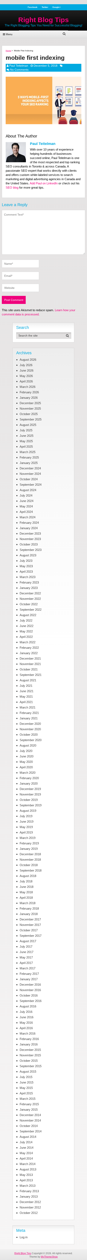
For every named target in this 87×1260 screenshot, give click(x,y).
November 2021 (30, 664)
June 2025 (26, 435)
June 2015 (26, 1082)
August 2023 (28, 555)
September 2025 (30, 419)
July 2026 (26, 365)
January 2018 (29, 914)
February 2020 (29, 778)
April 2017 (26, 963)
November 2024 (30, 473)
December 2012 (30, 1202)
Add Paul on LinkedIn (44, 183)
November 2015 (30, 1055)
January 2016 (29, 1044)
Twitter (45, 7)
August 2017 (28, 941)
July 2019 (26, 816)
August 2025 (28, 425)
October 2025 (29, 414)
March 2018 (27, 903)
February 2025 (29, 457)
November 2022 (30, 598)
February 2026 (29, 392)
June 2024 (26, 501)
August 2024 (28, 490)
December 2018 (30, 854)
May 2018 (26, 892)
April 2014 (26, 1158)
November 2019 (30, 794)
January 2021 (29, 718)
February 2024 (29, 522)
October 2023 (29, 544)
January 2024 (29, 528)
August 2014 (28, 1136)
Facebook (32, 7)
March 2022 (27, 642)
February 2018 (29, 908)
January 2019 (29, 848)
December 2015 (30, 1049)
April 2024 (26, 511)
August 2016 (28, 1006)
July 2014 (26, 1142)
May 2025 (26, 441)
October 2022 (29, 604)
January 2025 (29, 463)
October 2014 (29, 1126)
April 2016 (26, 1028)
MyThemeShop (49, 1256)
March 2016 (27, 1033)
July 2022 (26, 620)
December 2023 (30, 533)
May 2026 (26, 376)
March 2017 (27, 968)
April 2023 (26, 571)
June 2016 (26, 1017)
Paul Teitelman (18, 65)
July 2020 (26, 751)
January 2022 (29, 653)
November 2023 (30, 539)
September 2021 (30, 674)
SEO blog (12, 187)
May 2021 (26, 696)
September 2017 (30, 935)
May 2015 (26, 1088)
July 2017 (26, 946)
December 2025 (30, 403)
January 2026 (29, 397)
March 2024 (27, 517)
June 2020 (26, 756)
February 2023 (29, 582)
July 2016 (26, 1011)
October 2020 (29, 734)
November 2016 (30, 990)
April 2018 (26, 897)
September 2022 (30, 609)
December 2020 (30, 723)
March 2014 (27, 1164)
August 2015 (28, 1071)
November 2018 (30, 859)
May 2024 (26, 506)
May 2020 (26, 761)
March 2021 (27, 707)
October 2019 (29, 799)
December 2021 (30, 658)
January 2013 (29, 1196)
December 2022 (30, 593)
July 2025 (26, 430)
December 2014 (30, 1115)
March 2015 (27, 1098)
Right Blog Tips (43, 20)
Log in (24, 1237)
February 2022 (29, 647)
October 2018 (29, 865)
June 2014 (26, 1147)
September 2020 (30, 740)
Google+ (56, 7)
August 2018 (28, 876)
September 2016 (30, 1001)
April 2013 (26, 1180)
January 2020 (29, 783)
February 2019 (29, 843)
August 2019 (28, 810)
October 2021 (29, 669)
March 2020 (27, 772)
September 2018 (30, 870)
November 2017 (30, 924)
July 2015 (26, 1077)
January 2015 (29, 1109)
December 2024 (30, 468)
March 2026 (27, 386)
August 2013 (28, 1169)
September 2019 (30, 805)
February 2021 (29, 713)
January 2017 (29, 979)
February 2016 (29, 1039)
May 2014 (26, 1153)
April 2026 (26, 381)
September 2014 (30, 1131)
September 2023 (30, 550)
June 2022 (26, 626)
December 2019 (30, 789)
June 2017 (26, 952)
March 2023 (27, 577)
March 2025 (27, 452)
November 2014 (30, 1120)
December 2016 (30, 984)
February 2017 (29, 973)
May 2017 (26, 957)
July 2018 (26, 881)
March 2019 (27, 838)
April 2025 (26, 446)
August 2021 (28, 680)
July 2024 (26, 495)
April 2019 (26, 832)
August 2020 (28, 745)
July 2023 (26, 560)
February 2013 (29, 1191)
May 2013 (26, 1174)
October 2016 (29, 995)
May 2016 (26, 1022)
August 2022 (28, 615)
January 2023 (29, 588)
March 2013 (27, 1185)
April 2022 (26, 636)
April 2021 (26, 702)
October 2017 (29, 930)
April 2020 (26, 767)
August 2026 (28, 359)
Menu (9, 34)
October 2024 (29, 479)
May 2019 (26, 827)
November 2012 (30, 1207)
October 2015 (29, 1060)
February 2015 (29, 1104)
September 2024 (30, 484)
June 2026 (26, 370)
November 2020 (30, 729)
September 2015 (30, 1066)
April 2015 (26, 1093)
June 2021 (26, 691)
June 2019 (26, 821)
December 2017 (30, 919)
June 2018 (26, 886)
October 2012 (29, 1213)
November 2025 (30, 408)
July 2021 (26, 685)
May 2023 (26, 566)
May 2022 (26, 631)
